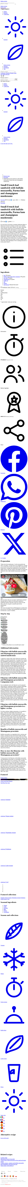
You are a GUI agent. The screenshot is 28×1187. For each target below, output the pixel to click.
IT (1, 143)
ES (8, 143)
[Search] (16, 79)
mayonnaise (6, 284)
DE (6, 143)
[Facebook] (2, 1174)
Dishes (5, 11)
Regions (5, 13)
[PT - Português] (13, 1176)
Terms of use (22, 1171)
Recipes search (3, 7)
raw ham (6, 278)
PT (10, 143)
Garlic (5, 906)
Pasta (15, 73)
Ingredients (6, 67)
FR (4, 143)
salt (4, 282)
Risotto (12, 73)
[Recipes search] (2, 76)
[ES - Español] (10, 1176)
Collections (6, 14)
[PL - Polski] (16, 1176)
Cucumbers (6, 912)
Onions (5, 905)
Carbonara (3, 73)
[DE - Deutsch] (5, 1176)
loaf (4, 275)
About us (3, 1171)
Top (4, 69)
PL (12, 143)
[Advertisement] (14, 159)
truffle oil (6, 280)
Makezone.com (7, 1184)
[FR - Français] (7, 1176)
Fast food (3, 200)
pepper (5, 283)
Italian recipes (4, 1)
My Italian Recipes (5, 74)
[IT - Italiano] (2, 1176)
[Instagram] (4, 1174)
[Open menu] (3, 76)
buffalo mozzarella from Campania (12, 276)
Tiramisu (8, 73)
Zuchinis (6, 908)
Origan (5, 910)
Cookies (15, 1171)
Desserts (6, 66)
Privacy (9, 1171)
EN (3, 143)
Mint (5, 909)
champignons (7, 279)
